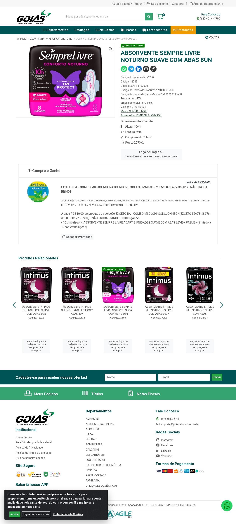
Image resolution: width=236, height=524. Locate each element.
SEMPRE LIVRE (138, 111)
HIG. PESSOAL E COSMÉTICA (103, 465)
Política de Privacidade (29, 447)
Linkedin (165, 450)
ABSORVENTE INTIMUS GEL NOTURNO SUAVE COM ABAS (200, 310)
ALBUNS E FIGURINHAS (100, 423)
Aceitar (14, 514)
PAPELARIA (93, 480)
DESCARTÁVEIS (95, 454)
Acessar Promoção (78, 237)
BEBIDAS (91, 439)
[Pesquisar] (149, 16)
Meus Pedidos (45, 394)
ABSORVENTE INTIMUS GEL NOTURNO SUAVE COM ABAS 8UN (36, 310)
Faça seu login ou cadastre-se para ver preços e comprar (151, 154)
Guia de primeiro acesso (30, 458)
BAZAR (90, 434)
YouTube (166, 456)
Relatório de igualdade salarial (34, 442)
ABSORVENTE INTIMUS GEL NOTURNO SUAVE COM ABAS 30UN (159, 310)
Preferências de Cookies (68, 514)
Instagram (166, 440)
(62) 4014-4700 (210, 18)
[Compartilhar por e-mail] (146, 69)
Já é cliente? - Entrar (129, 3)
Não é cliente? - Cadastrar (167, 3)
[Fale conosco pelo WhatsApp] (226, 505)
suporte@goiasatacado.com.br (179, 424)
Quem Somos (24, 437)
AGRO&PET (93, 418)
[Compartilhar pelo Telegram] (131, 69)
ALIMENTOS (93, 429)
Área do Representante (208, 3)
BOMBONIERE (94, 444)
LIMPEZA (91, 470)
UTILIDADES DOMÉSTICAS (102, 485)
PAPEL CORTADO (96, 475)
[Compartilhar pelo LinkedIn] (139, 69)
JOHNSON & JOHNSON (148, 115)
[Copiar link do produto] (153, 69)
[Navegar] (14, 305)
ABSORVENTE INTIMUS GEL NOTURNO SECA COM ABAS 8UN (77, 310)
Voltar (213, 37)
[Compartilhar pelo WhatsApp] (124, 69)
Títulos (96, 394)
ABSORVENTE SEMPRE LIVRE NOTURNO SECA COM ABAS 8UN (118, 310)
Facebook (166, 445)
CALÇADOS (93, 449)
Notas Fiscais (148, 394)
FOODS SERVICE (96, 460)
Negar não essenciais (36, 514)
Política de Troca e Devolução (34, 452)
